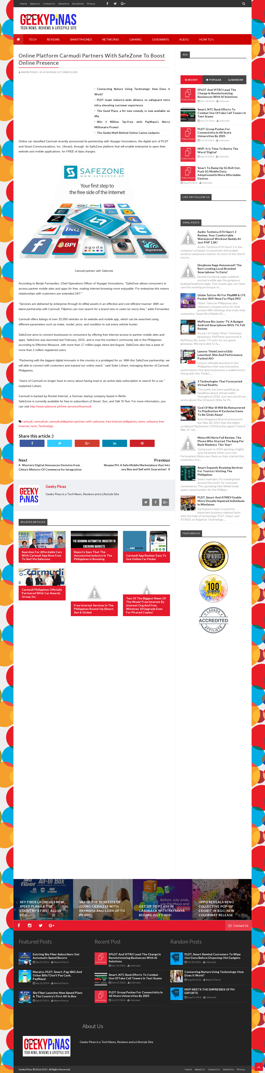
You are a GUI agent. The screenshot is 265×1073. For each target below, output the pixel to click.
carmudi (27, 421)
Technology (45, 426)
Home (23, 3)
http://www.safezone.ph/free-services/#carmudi (60, 406)
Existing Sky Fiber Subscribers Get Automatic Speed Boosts (56, 955)
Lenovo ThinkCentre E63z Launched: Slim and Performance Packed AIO (220, 355)
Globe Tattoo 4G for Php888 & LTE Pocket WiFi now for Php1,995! (222, 296)
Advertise (63, 3)
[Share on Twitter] (59, 443)
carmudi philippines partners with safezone (76, 421)
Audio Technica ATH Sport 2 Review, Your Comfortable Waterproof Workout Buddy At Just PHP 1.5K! (219, 237)
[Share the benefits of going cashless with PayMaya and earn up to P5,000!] (103, 919)
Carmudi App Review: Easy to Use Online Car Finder (146, 557)
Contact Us (49, 3)
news (141, 421)
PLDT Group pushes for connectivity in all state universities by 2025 (214, 132)
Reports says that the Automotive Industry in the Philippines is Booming (93, 555)
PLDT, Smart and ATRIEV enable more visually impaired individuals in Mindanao (221, 501)
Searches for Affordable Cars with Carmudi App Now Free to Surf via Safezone (42, 555)
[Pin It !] (142, 443)
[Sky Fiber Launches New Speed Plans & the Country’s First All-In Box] (43, 919)
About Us (35, 3)
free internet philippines (121, 421)
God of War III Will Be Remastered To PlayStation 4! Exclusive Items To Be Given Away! (221, 411)
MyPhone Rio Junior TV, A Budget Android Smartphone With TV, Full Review (221, 325)
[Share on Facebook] (32, 443)
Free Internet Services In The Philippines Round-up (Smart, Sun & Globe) (94, 609)
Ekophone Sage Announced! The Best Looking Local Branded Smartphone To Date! (220, 268)
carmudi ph (41, 421)
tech (34, 426)
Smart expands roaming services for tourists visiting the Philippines (220, 471)
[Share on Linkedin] (114, 443)
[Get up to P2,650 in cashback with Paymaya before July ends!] (162, 919)
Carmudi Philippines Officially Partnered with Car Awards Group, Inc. (42, 593)
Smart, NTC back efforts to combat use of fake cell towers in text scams (222, 113)
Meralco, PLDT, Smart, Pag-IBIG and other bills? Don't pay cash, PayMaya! (57, 975)
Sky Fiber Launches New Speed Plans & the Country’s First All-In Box (57, 994)
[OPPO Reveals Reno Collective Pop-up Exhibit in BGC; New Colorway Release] (222, 919)
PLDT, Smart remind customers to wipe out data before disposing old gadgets (212, 955)
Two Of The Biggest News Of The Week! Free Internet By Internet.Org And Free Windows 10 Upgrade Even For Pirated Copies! (146, 605)
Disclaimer (78, 3)
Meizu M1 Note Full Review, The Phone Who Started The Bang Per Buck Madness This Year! (221, 441)
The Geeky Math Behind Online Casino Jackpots (128, 132)
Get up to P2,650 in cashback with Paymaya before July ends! (162, 910)
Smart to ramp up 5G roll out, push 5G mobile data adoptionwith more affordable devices (219, 173)
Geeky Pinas (25, 1069)
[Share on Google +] (87, 443)
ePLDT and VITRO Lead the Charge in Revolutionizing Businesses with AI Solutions (218, 93)
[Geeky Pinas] (48, 20)
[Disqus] (94, 686)
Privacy (91, 3)
